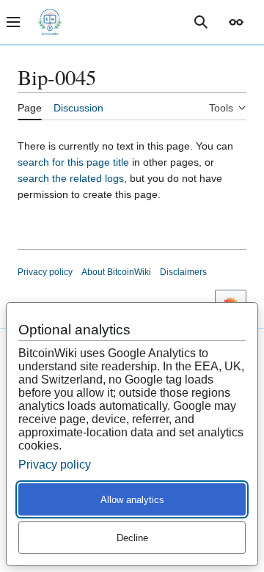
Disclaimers (183, 272)
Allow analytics (132, 499)
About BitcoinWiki (116, 272)
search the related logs (71, 178)
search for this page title (73, 162)
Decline (132, 537)
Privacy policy (45, 272)
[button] (236, 22)
